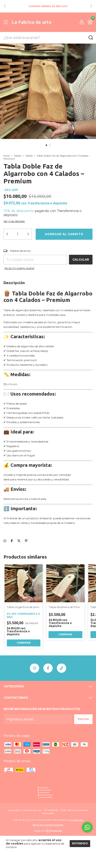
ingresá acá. (77, 819)
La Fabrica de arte (31, 22)
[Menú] (6, 22)
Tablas (17, 155)
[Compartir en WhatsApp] (4, 541)
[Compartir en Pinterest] (26, 541)
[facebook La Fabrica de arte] (48, 668)
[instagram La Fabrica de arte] (34, 668)
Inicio (6, 155)
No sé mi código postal (19, 268)
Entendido (80, 843)
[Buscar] (90, 38)
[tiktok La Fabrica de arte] (61, 668)
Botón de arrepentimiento (48, 824)
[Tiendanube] (48, 831)
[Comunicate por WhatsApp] (87, 827)
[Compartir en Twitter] (19, 541)
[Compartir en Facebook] (12, 541)
